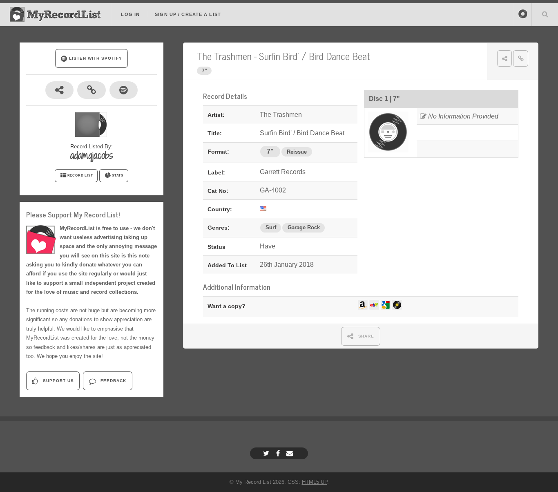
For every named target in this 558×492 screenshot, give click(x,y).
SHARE (366, 336)
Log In (130, 14)
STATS (117, 175)
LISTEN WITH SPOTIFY (94, 58)
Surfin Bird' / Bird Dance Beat (314, 56)
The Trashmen (224, 56)
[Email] (290, 453)
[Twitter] (267, 453)
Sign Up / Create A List (188, 14)
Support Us (57, 380)
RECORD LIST (80, 175)
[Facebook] (279, 453)
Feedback (112, 380)
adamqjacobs (91, 155)
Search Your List (545, 14)
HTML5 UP (314, 482)
